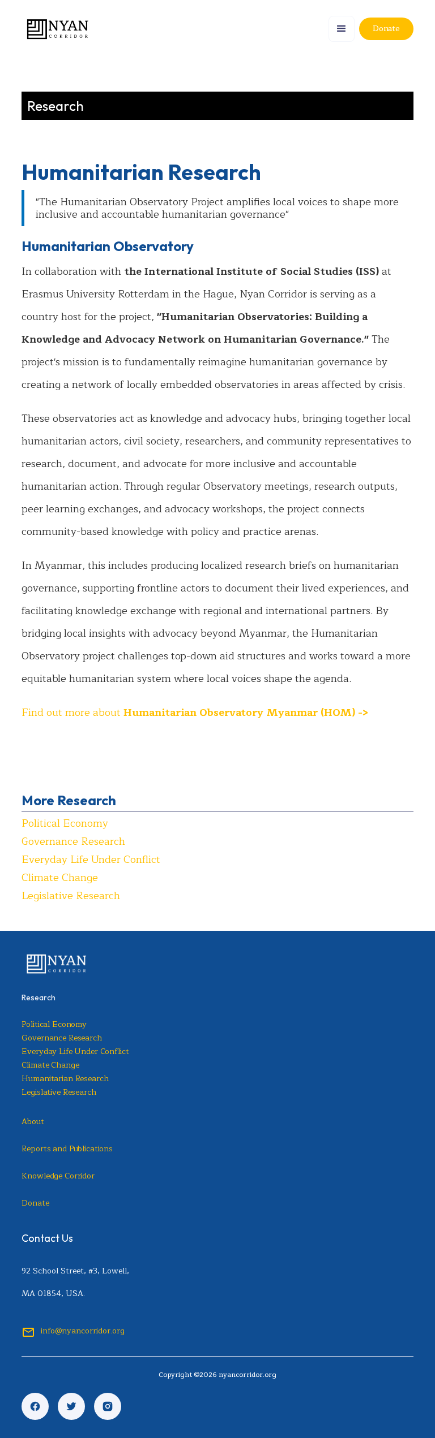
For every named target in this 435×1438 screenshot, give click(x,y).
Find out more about (195, 712)
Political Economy (65, 823)
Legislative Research (71, 895)
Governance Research (73, 841)
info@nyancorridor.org (83, 1330)
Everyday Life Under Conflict (91, 859)
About (33, 1121)
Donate (35, 1203)
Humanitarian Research (65, 1078)
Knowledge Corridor (58, 1175)
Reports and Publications (67, 1148)
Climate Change (60, 877)
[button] (342, 29)
